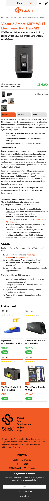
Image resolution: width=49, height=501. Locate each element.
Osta (5, 352)
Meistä (20, 418)
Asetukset (24, 496)
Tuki (19, 421)
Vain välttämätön (24, 491)
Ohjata (20, 427)
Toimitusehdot (24, 424)
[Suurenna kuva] (24, 62)
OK (24, 487)
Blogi (19, 430)
